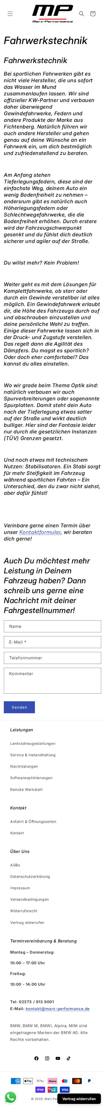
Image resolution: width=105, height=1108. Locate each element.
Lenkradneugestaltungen (32, 743)
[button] (10, 13)
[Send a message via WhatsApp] (11, 1097)
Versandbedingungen (29, 899)
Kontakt (17, 833)
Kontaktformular (40, 532)
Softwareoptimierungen (31, 778)
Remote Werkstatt (26, 789)
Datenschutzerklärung (30, 876)
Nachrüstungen (24, 766)
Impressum (20, 888)
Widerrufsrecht (23, 911)
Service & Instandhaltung (33, 755)
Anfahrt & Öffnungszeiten (33, 821)
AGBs (15, 865)
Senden (19, 707)
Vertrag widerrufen (27, 922)
